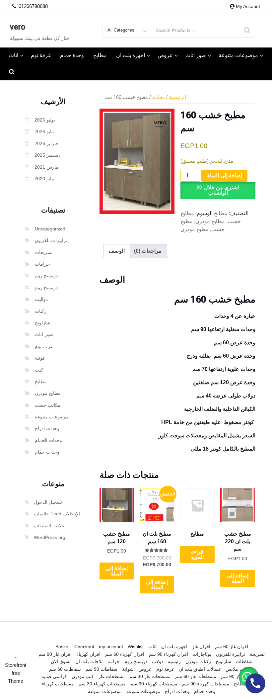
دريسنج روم (46, 275)
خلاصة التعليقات (49, 525)
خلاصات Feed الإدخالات (57, 513)
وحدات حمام (47, 452)
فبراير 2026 (46, 143)
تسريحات (44, 252)
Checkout (84, 646)
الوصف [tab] (117, 251)
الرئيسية (177, 97)
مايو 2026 (44, 131)
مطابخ (100, 55)
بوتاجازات (202, 654)
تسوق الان (61, 661)
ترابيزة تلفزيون (230, 654)
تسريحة (257, 654)
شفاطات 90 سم (101, 669)
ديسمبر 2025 (47, 155)
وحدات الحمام (48, 440)
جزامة (113, 661)
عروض (165, 55)
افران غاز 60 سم (231, 646)
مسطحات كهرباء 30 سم (102, 683)
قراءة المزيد (197, 554)
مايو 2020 (44, 178)
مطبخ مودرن (194, 229)
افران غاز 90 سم (55, 654)
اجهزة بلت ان (130, 55)
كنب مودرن (83, 676)
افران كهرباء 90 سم (168, 654)
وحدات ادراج (47, 428)
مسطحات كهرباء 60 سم (153, 683)
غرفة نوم (41, 55)
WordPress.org (49, 537)
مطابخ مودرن (48, 393)
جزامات (42, 264)
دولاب (157, 661)
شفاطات (244, 661)
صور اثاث (195, 55)
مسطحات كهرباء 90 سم (205, 683)
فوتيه (40, 358)
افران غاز (201, 646)
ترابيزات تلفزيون (51, 240)
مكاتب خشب (47, 405)
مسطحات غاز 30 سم (149, 676)
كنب (39, 370)
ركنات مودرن (198, 661)
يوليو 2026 (44, 120)
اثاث (13, 55)
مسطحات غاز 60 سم (195, 676)
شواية (128, 669)
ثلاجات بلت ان (89, 661)
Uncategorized (50, 228)
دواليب (41, 299)
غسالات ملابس (240, 669)
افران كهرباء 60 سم (124, 654)
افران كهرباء (88, 654)
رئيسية (174, 661)
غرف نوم (44, 346)
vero (18, 27)
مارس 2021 (46, 167)
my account (111, 646)
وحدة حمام (72, 55)
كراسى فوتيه (54, 676)
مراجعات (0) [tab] (148, 251)
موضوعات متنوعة (238, 55)
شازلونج (42, 322)
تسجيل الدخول (48, 502)
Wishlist (136, 646)
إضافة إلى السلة (224, 175)
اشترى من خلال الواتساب (221, 190)
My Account (248, 6)
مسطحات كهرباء (58, 683)
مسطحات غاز (112, 676)
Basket (62, 646)
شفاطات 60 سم (65, 669)
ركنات (40, 311)
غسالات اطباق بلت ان (200, 669)
